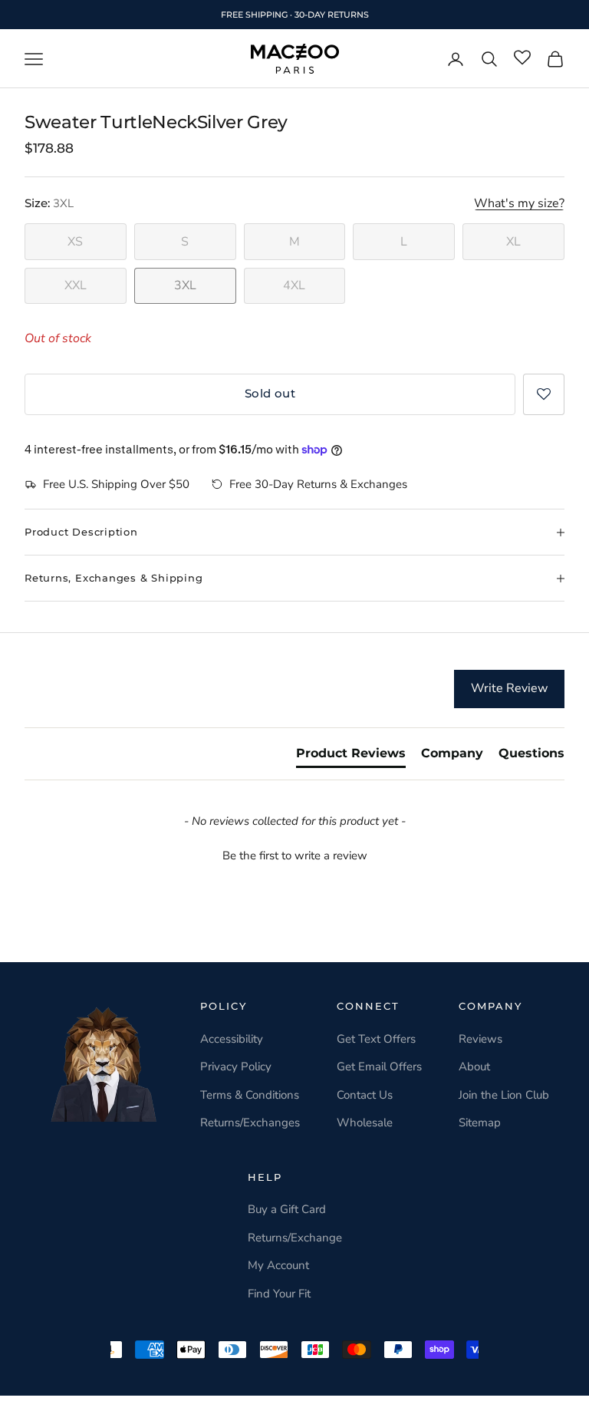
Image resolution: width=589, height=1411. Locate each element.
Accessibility (231, 1039)
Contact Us (365, 1095)
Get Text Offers (376, 1039)
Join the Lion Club (504, 1095)
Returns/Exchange (295, 1237)
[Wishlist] (522, 58)
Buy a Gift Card (287, 1209)
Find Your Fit (279, 1293)
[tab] (351, 756)
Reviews (480, 1039)
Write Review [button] (509, 688)
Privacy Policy (235, 1066)
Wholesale (365, 1122)
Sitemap (480, 1122)
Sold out (270, 393)
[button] (544, 394)
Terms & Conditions (249, 1095)
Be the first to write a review (294, 855)
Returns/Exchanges (250, 1122)
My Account (278, 1265)
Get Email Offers (379, 1066)
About (474, 1066)
